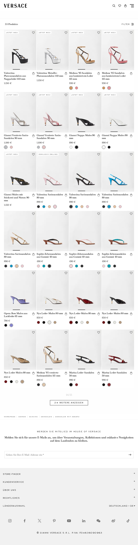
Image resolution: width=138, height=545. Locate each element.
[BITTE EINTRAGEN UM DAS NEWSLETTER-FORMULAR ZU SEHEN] (131, 455)
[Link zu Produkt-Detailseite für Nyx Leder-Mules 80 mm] (53, 290)
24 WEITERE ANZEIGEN (68, 402)
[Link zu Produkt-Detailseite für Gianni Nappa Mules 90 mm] (85, 112)
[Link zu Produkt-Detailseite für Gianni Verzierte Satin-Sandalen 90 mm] (20, 112)
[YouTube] (69, 521)
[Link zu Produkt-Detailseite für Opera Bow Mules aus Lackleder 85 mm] (20, 290)
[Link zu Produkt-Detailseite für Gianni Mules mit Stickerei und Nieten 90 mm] (20, 172)
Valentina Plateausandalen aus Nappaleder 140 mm (15, 75)
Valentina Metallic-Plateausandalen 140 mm (50, 74)
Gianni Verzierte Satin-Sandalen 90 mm (16, 137)
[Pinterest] (54, 521)
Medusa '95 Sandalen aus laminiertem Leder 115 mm (81, 75)
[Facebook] (24, 521)
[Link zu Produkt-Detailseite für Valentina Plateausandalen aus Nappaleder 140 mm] (20, 50)
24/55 (69, 394)
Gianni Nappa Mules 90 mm (82, 137)
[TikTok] (128, 521)
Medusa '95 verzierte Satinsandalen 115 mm (48, 374)
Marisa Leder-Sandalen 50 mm (81, 374)
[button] (125, 5)
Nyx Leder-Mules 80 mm (50, 313)
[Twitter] (39, 521)
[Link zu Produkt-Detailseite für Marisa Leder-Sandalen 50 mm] (85, 350)
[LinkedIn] (84, 521)
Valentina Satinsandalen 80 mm (50, 196)
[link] (9, 417)
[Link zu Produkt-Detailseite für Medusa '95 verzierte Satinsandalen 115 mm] (53, 350)
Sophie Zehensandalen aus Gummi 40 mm (49, 255)
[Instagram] (10, 521)
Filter (126, 24)
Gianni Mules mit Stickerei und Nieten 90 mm (16, 197)
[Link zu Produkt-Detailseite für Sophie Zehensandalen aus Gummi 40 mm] (53, 231)
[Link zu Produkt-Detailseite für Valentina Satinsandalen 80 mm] (53, 172)
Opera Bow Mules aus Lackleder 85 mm (15, 315)
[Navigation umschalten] (132, 6)
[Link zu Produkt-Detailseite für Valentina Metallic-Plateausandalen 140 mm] (53, 50)
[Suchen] (113, 5)
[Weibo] (113, 521)
